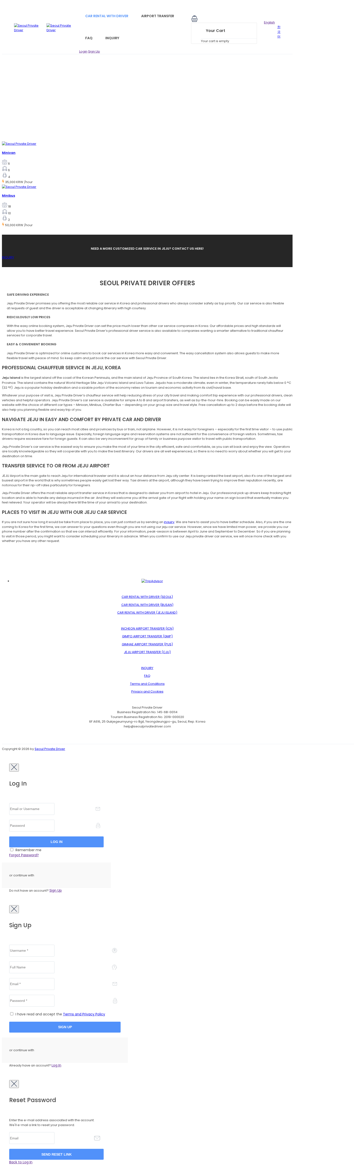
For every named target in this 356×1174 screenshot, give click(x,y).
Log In (56, 1065)
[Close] (14, 768)
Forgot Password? (24, 855)
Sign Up (94, 51)
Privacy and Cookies (147, 691)
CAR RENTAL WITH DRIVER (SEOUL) (147, 597)
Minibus (8, 195)
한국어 (278, 32)
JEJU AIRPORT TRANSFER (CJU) (147, 652)
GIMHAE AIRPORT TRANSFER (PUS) (147, 644)
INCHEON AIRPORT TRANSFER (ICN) (147, 628)
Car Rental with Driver (106, 16)
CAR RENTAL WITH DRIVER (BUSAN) (147, 604)
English (269, 22)
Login (83, 51)
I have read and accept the (60, 1014)
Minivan (8, 152)
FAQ (89, 38)
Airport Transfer (157, 16)
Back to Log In (20, 1162)
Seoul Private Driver (50, 749)
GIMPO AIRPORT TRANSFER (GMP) (147, 636)
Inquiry (112, 38)
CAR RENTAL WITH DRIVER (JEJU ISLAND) (147, 612)
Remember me (28, 850)
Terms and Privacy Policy (84, 1014)
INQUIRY (8, 257)
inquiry (169, 522)
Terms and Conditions (147, 683)
